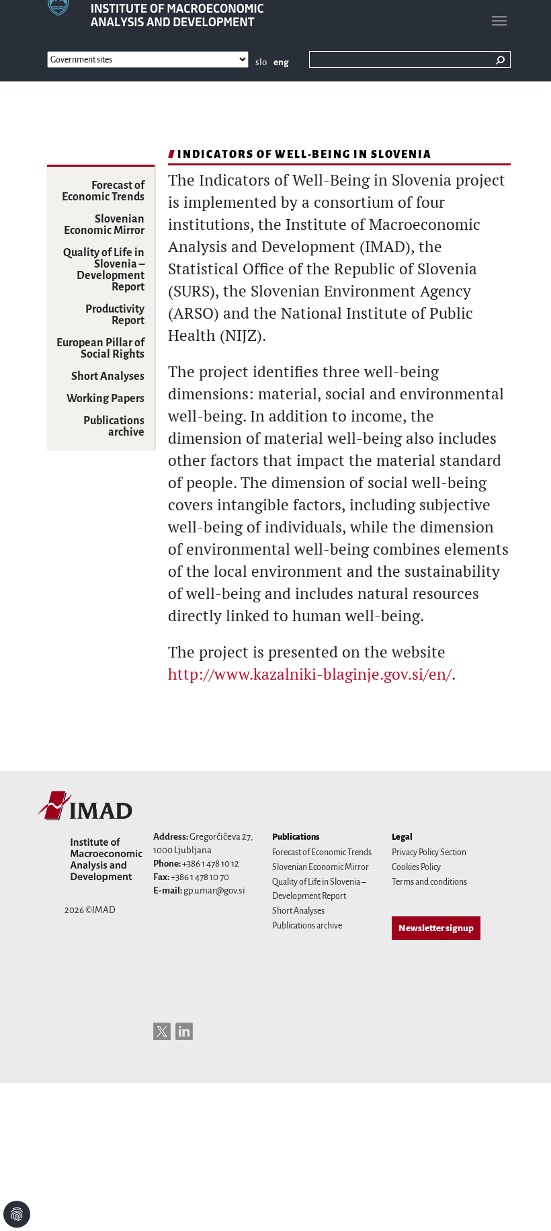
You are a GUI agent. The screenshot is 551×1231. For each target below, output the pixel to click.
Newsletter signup (436, 928)
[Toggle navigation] (499, 20)
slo (261, 62)
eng (281, 62)
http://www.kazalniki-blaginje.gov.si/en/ (310, 674)
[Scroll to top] (523, 1203)
